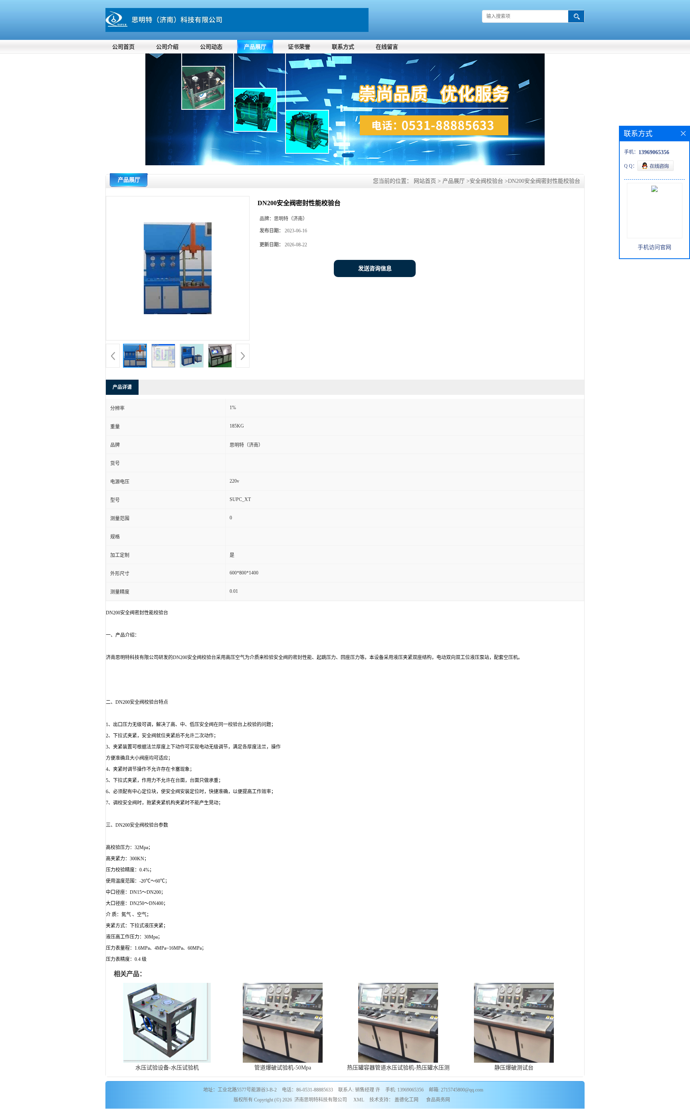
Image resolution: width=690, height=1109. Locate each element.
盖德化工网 (406, 1100)
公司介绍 (167, 47)
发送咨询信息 (375, 268)
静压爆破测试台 (513, 1068)
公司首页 (123, 47)
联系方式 (343, 47)
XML (358, 1100)
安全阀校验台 (486, 181)
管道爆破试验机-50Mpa (282, 1068)
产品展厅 (255, 47)
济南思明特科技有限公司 (320, 1100)
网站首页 (425, 181)
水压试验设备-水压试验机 (167, 1068)
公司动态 (211, 47)
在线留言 (387, 47)
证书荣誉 (299, 47)
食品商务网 (438, 1100)
